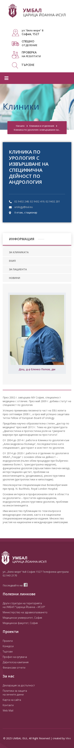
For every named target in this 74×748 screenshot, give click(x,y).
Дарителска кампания (16, 662)
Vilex (68, 738)
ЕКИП (12, 260)
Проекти (8, 641)
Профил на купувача (15, 657)
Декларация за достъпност (19, 685)
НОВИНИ (14, 278)
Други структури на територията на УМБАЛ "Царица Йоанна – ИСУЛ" (24, 605)
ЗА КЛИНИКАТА (19, 252)
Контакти (8, 705)
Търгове (8, 651)
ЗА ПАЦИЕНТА (18, 269)
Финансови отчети (14, 667)
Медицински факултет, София (20, 623)
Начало (20, 125)
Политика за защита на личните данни (15, 692)
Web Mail (8, 710)
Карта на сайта (12, 699)
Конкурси (8, 646)
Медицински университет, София (22, 617)
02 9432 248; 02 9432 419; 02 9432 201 (37, 201)
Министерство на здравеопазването (25, 612)
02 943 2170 (10, 575)
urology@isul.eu (23, 207)
